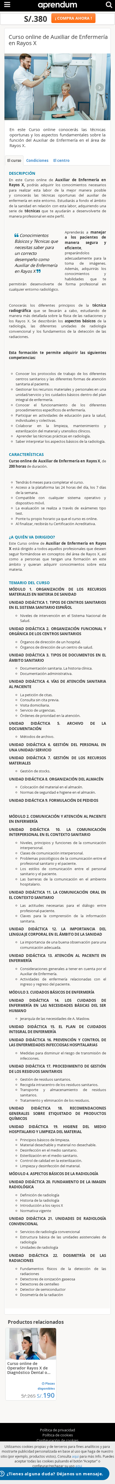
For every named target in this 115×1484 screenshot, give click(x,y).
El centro (61, 160)
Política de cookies (57, 1435)
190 (46, 1395)
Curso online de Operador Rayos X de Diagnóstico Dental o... (29, 1368)
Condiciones (37, 160)
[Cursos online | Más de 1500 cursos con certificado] (57, 4)
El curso (14, 160)
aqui (75, 1456)
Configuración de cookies (57, 1440)
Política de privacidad (57, 1429)
